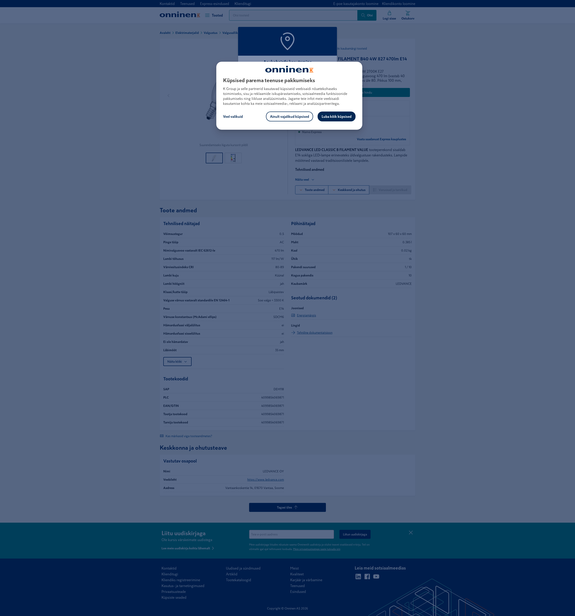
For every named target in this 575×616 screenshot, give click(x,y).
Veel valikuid (233, 116)
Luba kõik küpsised (337, 116)
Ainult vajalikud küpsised (289, 116)
